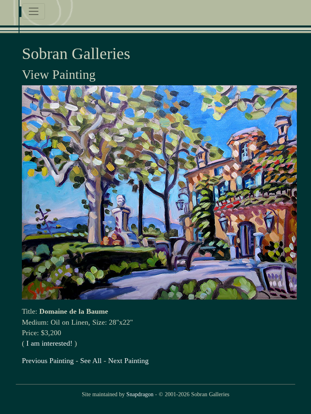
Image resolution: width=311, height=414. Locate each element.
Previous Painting (48, 361)
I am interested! (49, 343)
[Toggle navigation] (33, 11)
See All (91, 361)
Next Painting (128, 361)
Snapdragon (139, 394)
